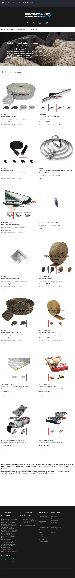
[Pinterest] (13, 559)
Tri (10, 72)
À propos (41, 525)
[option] (18, 94)
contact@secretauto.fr (29, 525)
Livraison (41, 519)
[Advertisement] (37, 488)
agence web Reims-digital (9, 551)
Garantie (41, 529)
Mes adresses (55, 525)
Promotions (42, 537)
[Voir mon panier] (47, 23)
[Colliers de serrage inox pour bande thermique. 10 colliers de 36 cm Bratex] (56, 148)
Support (41, 534)
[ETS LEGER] (37, 15)
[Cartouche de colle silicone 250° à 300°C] (56, 202)
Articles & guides (69, 5)
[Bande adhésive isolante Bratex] (18, 256)
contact (60, 5)
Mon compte (54, 516)
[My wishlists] (40, 23)
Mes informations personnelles (56, 528)
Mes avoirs (54, 522)
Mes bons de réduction (54, 531)
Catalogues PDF (43, 539)
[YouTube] (5, 560)
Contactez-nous (43, 516)
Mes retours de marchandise (55, 519)
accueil (53, 5)
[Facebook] (1, 560)
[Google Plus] (9, 560)
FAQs (40, 532)
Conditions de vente (42, 522)
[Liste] (5, 72)
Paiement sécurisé (43, 527)
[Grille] (2, 72)
